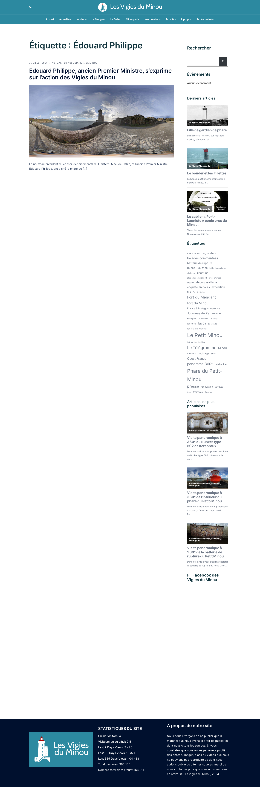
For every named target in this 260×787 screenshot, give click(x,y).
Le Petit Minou (205, 335)
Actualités (65, 19)
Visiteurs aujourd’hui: (112, 741)
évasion (208, 392)
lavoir (202, 323)
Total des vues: (108, 764)
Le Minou (81, 19)
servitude (219, 387)
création (190, 283)
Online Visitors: (108, 736)
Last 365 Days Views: (113, 758)
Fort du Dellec (199, 292)
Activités (171, 19)
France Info (215, 309)
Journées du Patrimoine (204, 313)
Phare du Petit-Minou (204, 375)
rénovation (207, 386)
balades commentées (202, 258)
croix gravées (215, 278)
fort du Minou (197, 303)
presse (193, 386)
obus (213, 354)
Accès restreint (205, 19)
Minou (222, 348)
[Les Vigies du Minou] (130, 7)
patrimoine (221, 364)
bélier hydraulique (217, 268)
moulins (191, 353)
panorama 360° (200, 364)
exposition (218, 287)
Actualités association (68, 63)
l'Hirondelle (203, 318)
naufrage (203, 353)
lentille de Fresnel (197, 328)
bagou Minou (209, 253)
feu (189, 292)
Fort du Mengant (201, 297)
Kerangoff (191, 318)
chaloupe (191, 273)
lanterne (192, 323)
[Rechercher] (223, 61)
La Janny (214, 318)
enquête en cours (198, 287)
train (189, 392)
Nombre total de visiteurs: (116, 770)
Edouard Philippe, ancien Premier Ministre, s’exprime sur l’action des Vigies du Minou (100, 74)
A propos (186, 19)
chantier (202, 272)
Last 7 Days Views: (111, 747)
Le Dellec (115, 19)
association (193, 253)
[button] (30, 7)
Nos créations (153, 19)
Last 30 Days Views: (112, 753)
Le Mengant (98, 19)
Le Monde (212, 324)
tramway (198, 392)
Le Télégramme (201, 347)
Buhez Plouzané (197, 268)
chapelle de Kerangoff (197, 278)
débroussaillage (206, 282)
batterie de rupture (199, 263)
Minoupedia (133, 19)
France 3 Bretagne (198, 308)
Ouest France (196, 358)
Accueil (50, 19)
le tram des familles (196, 342)
